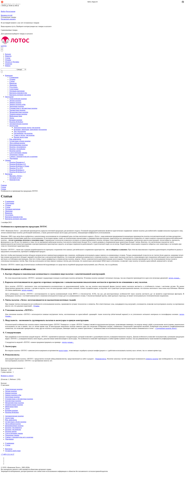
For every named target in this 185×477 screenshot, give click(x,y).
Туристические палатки (18, 99)
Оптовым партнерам (17, 91)
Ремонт (7, 66)
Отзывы (8, 60)
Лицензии (13, 85)
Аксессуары (13, 126)
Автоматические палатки (18, 124)
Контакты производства (18, 93)
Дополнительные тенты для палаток (27, 127)
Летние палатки (15, 100)
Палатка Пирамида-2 (17, 162)
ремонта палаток (152, 359)
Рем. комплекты (15, 139)
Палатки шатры (15, 151)
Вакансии (13, 83)
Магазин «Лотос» (15, 176)
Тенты (11, 118)
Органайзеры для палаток (23, 133)
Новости (8, 56)
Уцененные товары (16, 154)
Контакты (8, 449)
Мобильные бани (15, 116)
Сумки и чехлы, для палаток (24, 135)
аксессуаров (63, 350)
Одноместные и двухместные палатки (23, 108)
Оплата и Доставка (12, 62)
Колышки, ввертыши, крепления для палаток (30, 129)
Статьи (7, 58)
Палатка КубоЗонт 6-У (17, 172)
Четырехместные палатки (18, 112)
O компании (13, 77)
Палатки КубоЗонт (16, 122)
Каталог (8, 54)
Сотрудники (13, 89)
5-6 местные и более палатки (20, 141)
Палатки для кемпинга (17, 147)
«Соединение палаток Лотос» (166, 328)
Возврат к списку (7, 376)
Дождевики (13, 158)
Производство (14, 180)
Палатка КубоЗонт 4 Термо (19, 166)
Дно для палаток (20, 131)
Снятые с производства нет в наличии (23, 156)
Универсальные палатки (18, 114)
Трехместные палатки (17, 110)
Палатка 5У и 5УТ (16, 168)
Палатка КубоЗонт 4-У (17, 164)
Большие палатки (15, 120)
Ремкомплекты (100, 359)
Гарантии (8, 64)
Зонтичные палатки (16, 106)
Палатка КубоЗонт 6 (16, 170)
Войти (3, 11)
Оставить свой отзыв (13, 451)
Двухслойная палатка (17, 143)
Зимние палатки (15, 102)
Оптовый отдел (15, 178)
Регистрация (10, 11)
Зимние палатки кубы (17, 104)
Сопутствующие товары (18, 153)
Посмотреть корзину (8, 19)
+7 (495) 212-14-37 (7, 454)
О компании (9, 443)
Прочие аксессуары (21, 137)
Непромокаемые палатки (18, 145)
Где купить (13, 87)
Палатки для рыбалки (17, 149)
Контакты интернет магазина (20, 95)
